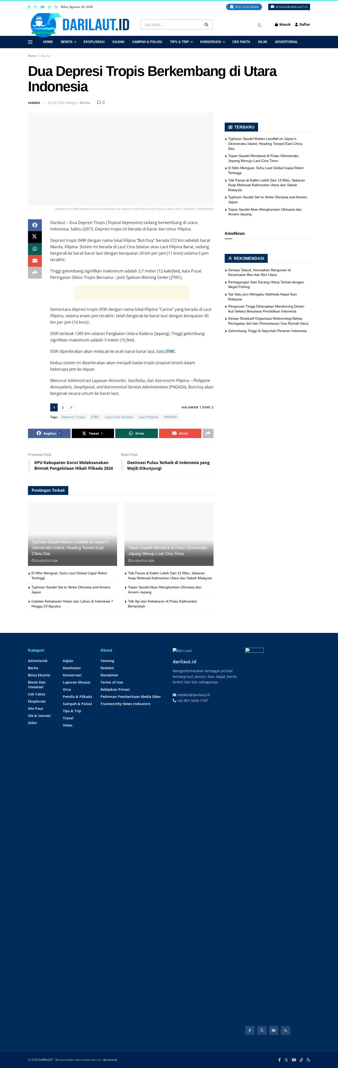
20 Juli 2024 (56, 102)
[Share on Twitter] (35, 237)
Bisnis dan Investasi (37, 684)
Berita (66, 42)
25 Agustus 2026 (142, 560)
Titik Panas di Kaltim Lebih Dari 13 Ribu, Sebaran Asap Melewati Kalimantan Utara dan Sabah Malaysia (266, 185)
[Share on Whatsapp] (35, 249)
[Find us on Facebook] (29, 7)
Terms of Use (111, 682)
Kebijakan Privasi (115, 689)
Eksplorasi (94, 42)
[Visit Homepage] (81, 24)
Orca (67, 689)
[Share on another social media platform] (35, 273)
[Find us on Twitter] (35, 7)
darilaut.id (110, 1060)
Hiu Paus (35, 708)
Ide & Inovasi (39, 715)
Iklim (262, 42)
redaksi (34, 102)
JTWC (170, 351)
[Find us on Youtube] (43, 7)
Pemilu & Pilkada (77, 696)
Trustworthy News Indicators (125, 703)
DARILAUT (46, 1060)
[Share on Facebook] (35, 225)
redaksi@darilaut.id (291, 7)
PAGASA (170, 417)
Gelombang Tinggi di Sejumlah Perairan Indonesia (267, 331)
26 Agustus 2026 (46, 560)
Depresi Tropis (73, 417)
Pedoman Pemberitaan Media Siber (130, 696)
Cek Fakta (241, 42)
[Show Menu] (30, 42)
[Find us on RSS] (55, 7)
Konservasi (210, 42)
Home (48, 42)
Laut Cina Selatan (119, 417)
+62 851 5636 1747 (192, 700)
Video (67, 725)
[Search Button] (207, 24)
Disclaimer (109, 675)
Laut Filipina (148, 417)
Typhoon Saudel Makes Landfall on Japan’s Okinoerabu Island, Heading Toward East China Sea (70, 548)
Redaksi (107, 668)
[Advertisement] (132, 293)
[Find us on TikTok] (49, 7)
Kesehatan (72, 668)
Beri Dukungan (246, 7)
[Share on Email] (35, 261)
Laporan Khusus (76, 682)
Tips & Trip (179, 42)
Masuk (284, 24)
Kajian (118, 42)
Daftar (304, 24)
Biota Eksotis (39, 675)
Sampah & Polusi (147, 42)
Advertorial (286, 42)
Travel (68, 718)
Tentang (107, 660)
